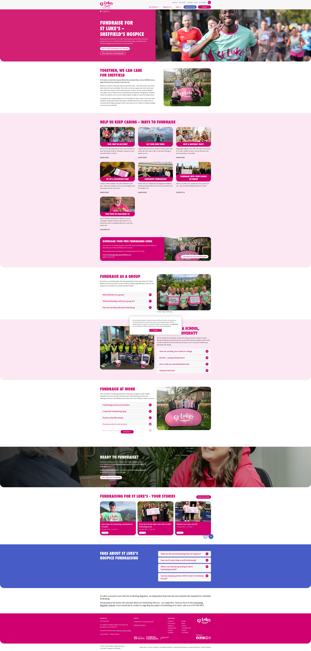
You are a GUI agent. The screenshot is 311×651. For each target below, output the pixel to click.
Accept (155, 330)
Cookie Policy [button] (174, 324)
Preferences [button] (167, 326)
